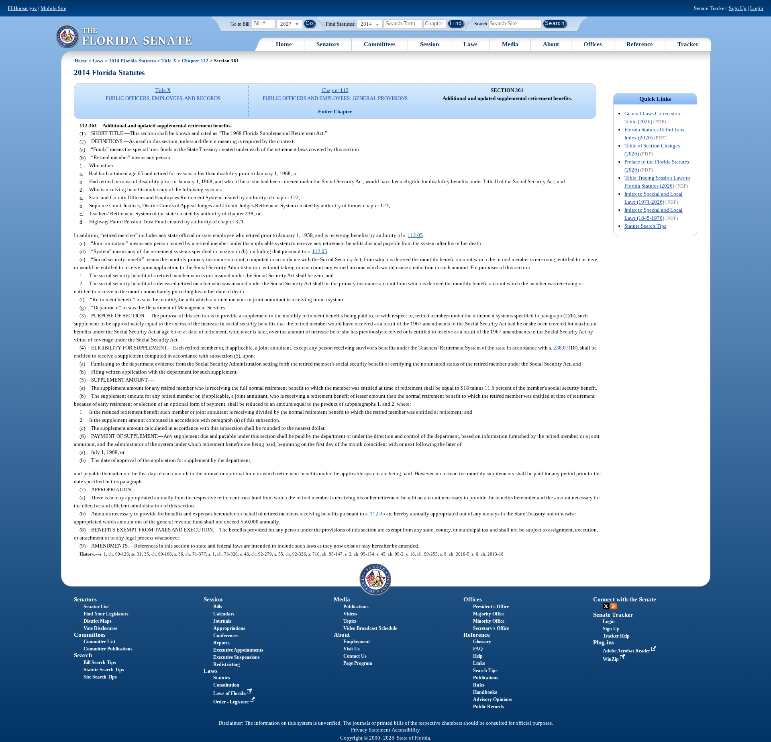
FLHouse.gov (22, 8)
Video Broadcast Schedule (370, 628)
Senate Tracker (613, 614)
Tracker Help (616, 636)
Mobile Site (53, 8)
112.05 (415, 235)
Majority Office (488, 614)
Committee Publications (108, 649)
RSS (613, 606)
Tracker (688, 44)
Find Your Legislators (106, 614)
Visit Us (351, 649)
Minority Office (488, 621)
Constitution (226, 685)
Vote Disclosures (100, 628)
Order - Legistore (231, 702)
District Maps (98, 621)
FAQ (478, 649)
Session (429, 44)
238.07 (561, 348)
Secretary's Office (491, 628)
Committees (380, 44)
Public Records (488, 706)
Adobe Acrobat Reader (627, 651)
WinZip (611, 659)
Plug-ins (603, 642)
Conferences (226, 635)
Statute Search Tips (645, 226)
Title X (168, 60)
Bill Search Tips (100, 662)
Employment (356, 641)
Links (479, 663)
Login (756, 8)
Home (284, 44)
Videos (350, 614)
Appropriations (229, 628)
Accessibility (406, 730)
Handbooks (485, 692)
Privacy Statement (370, 730)
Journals (222, 621)
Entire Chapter (335, 111)
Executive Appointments (238, 650)
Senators (327, 44)
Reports (221, 643)
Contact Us (355, 656)
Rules (479, 685)
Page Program (357, 663)
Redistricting (226, 664)
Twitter (606, 606)
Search (480, 23)
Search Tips (485, 670)
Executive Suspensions (236, 657)
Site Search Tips (100, 677)
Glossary (482, 641)
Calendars (224, 614)
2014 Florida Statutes (132, 60)
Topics (350, 621)
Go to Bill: (240, 24)
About (551, 44)
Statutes (221, 678)
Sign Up (738, 8)
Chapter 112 (195, 60)
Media (510, 44)
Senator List (96, 606)
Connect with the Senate (624, 599)
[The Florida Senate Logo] (123, 36)
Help (478, 656)
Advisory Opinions (492, 699)
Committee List (99, 641)
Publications (356, 606)
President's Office (491, 606)
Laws (470, 44)
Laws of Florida (230, 693)
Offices (592, 44)
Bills (217, 606)
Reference (639, 44)
